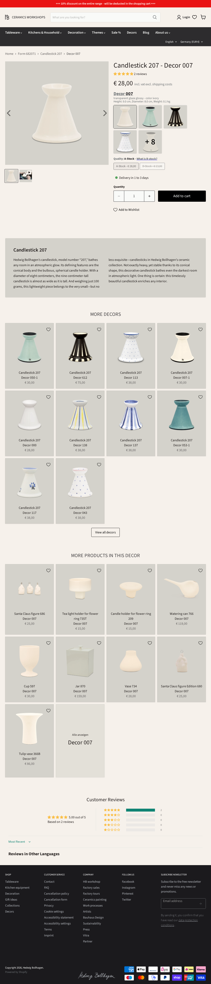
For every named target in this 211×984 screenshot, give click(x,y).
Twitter (126, 899)
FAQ (46, 888)
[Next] (104, 113)
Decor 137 (131, 445)
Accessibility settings (57, 923)
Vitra (86, 935)
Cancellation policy (56, 893)
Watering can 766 (181, 613)
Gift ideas (11, 899)
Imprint (49, 935)
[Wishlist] (194, 17)
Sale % (116, 32)
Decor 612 (80, 377)
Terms (48, 929)
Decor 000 (29, 445)
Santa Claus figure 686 (29, 613)
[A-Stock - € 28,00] (127, 171)
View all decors (105, 532)
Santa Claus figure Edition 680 (181, 686)
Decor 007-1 (181, 377)
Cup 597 (29, 686)
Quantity (119, 187)
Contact (49, 882)
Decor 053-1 (181, 445)
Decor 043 (80, 513)
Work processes (93, 905)
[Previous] (9, 113)
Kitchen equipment (17, 888)
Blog (146, 32)
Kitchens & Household (44, 32)
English (169, 42)
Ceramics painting (95, 899)
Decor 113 (131, 377)
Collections (12, 905)
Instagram (128, 888)
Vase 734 (131, 686)
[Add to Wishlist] (48, 329)
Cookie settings (54, 911)
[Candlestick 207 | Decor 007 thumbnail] (11, 176)
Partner (87, 941)
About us (162, 32)
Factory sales (91, 888)
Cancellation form (55, 899)
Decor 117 (29, 513)
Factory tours (91, 893)
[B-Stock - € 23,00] (153, 171)
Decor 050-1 (29, 377)
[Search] (154, 17)
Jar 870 (80, 686)
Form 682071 (27, 54)
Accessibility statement (59, 917)
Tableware (12, 32)
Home (9, 54)
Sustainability (92, 923)
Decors (132, 32)
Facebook (128, 882)
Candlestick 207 (51, 54)
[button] (124, 74)
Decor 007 (29, 618)
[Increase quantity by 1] (149, 196)
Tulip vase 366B (29, 754)
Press (86, 929)
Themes (98, 32)
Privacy (49, 905)
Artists (87, 911)
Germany (190, 42)
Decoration (76, 32)
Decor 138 (80, 445)
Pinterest (127, 893)
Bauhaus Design (93, 917)
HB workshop (91, 882)
